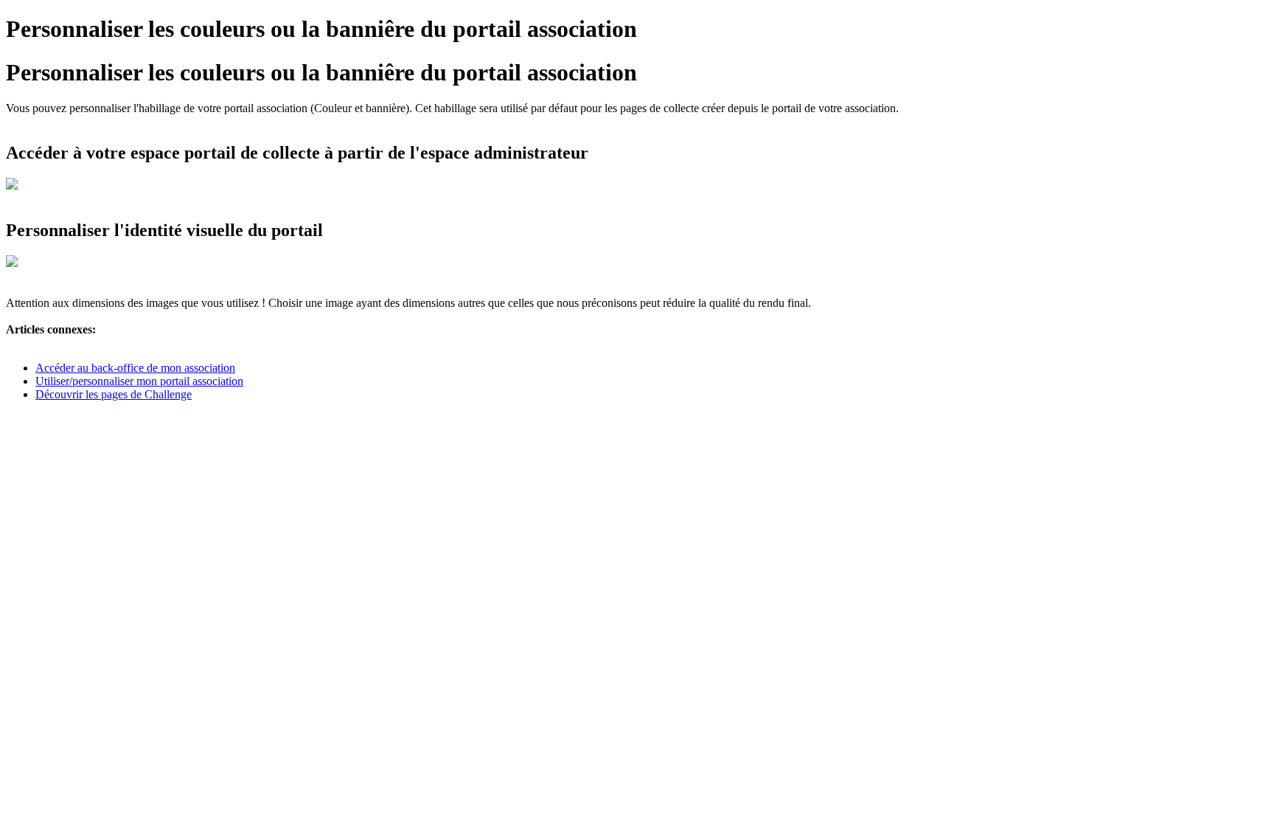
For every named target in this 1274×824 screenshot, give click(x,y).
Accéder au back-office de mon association (135, 367)
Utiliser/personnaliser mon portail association (139, 381)
